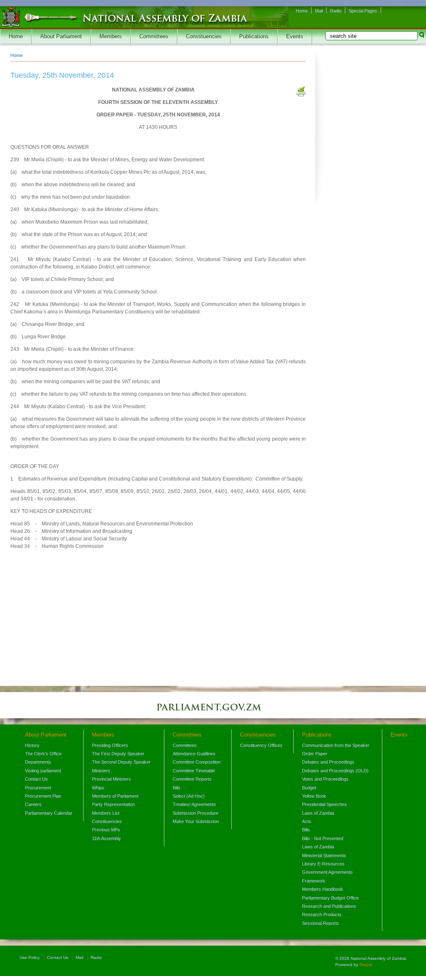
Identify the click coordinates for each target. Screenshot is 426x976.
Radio (336, 10)
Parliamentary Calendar (48, 813)
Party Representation (113, 804)
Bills (177, 787)
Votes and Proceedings (325, 778)
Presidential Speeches (324, 804)
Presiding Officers (110, 745)
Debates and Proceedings (328, 761)
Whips (98, 787)
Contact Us (36, 778)
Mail (319, 10)
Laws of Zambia (318, 813)
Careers (33, 804)
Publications (254, 36)
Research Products (322, 914)
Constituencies (204, 36)
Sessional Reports (320, 923)
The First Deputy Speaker (118, 753)
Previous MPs (106, 829)
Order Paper (314, 753)
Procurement (38, 787)
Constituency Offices (261, 745)
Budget (309, 787)
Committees (153, 36)
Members (110, 36)
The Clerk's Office (43, 753)
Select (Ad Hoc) (189, 796)
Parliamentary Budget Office (330, 897)
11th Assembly (106, 838)
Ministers (101, 770)
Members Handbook (322, 889)
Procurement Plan (43, 796)
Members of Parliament (115, 796)
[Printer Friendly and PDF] (301, 92)
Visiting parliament (43, 770)
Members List (105, 813)
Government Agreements (327, 872)
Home (302, 10)
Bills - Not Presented (322, 838)
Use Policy (30, 957)
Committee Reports (192, 778)
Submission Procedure (195, 813)
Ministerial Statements (324, 855)
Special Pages (363, 10)
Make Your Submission (196, 821)
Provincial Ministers (111, 778)
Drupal (365, 964)
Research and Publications (329, 906)
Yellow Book (314, 796)
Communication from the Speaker (335, 745)
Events (294, 36)
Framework (313, 880)
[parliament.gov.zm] (213, 711)
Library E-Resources (323, 863)
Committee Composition (196, 761)
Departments (38, 761)
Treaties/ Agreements (194, 804)
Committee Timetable (194, 770)
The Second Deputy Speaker (121, 761)
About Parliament (61, 36)
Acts (306, 821)
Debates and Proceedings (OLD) (335, 770)
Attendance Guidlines (194, 753)
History (32, 745)
